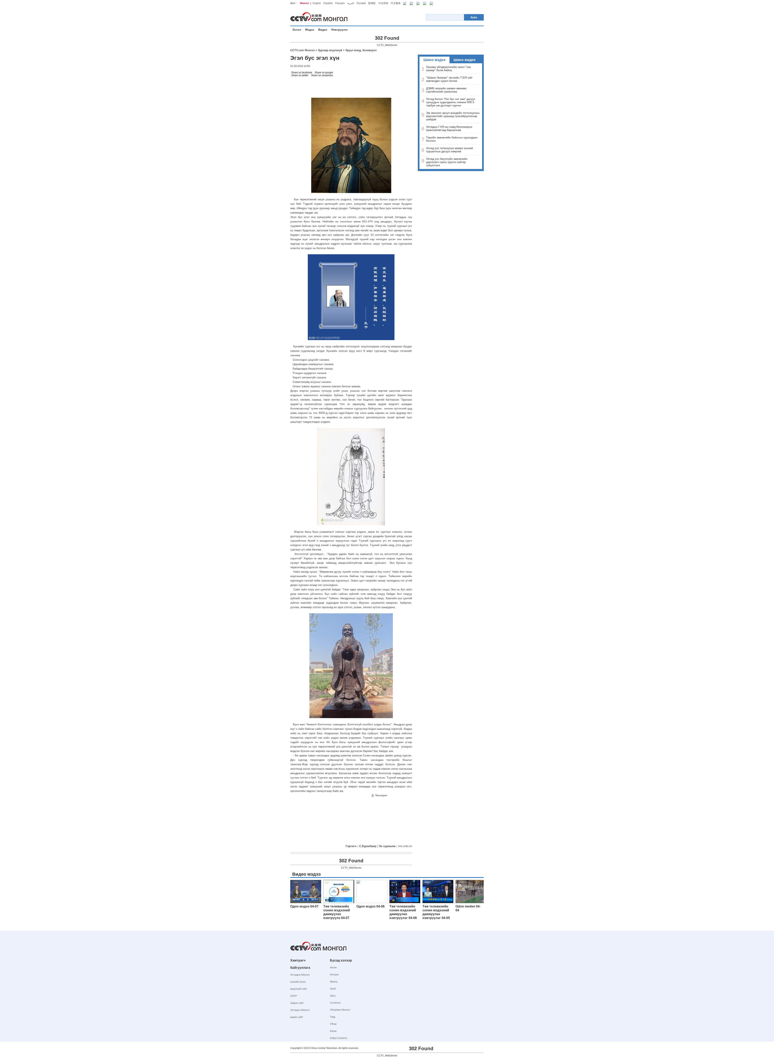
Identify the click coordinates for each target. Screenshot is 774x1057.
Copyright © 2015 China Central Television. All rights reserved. (324, 1048)
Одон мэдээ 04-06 (370, 906)
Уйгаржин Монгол (340, 1009)
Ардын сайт (297, 1003)
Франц (333, 981)
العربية (350, 3)
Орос (333, 995)
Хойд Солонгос (338, 1038)
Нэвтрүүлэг (339, 29)
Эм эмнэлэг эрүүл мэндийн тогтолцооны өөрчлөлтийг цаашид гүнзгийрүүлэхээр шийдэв (453, 116)
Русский (361, 3)
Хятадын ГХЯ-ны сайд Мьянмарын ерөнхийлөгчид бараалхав (449, 128)
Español (328, 3)
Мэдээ (309, 29)
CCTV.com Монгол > (303, 50)
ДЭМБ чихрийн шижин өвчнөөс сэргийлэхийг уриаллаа (446, 90)
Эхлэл (296, 29)
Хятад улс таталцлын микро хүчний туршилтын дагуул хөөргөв (449, 149)
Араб (333, 988)
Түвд (332, 1016)
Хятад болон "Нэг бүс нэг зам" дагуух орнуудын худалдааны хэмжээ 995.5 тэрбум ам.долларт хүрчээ (450, 102)
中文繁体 (396, 3)
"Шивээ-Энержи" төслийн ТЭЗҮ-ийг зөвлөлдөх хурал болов (449, 79)
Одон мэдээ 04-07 (304, 906)
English (317, 3)
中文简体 (383, 3)
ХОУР (293, 996)
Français (340, 3)
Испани (334, 974)
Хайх (473, 17)
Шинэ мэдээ (434, 60)
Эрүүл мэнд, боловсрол (361, 50)
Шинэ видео (464, 60)
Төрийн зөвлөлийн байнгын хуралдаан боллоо (452, 139)
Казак (333, 1031)
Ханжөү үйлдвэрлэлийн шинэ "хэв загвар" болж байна (448, 68)
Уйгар (333, 1024)
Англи (333, 967)
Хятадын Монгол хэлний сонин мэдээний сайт (300, 981)
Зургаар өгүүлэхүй (330, 50)
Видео (322, 29)
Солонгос (335, 1002)
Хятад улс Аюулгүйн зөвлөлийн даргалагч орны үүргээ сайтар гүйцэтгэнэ (446, 162)
